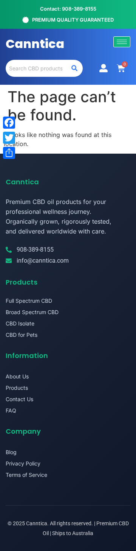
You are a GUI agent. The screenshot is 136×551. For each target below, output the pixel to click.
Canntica (35, 43)
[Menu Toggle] (103, 68)
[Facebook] (9, 122)
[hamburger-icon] (121, 41)
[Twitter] (9, 137)
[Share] (9, 152)
